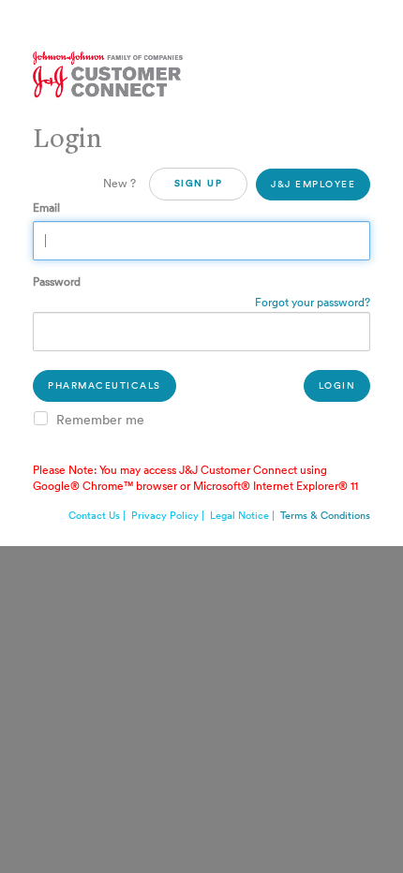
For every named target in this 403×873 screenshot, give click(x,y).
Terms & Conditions (325, 515)
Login (337, 386)
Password (57, 282)
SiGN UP (198, 183)
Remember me (100, 420)
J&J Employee (313, 184)
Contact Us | (98, 515)
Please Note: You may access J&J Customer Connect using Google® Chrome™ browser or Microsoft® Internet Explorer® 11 (195, 478)
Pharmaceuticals (104, 386)
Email (46, 208)
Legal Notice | (243, 515)
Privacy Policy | (169, 515)
